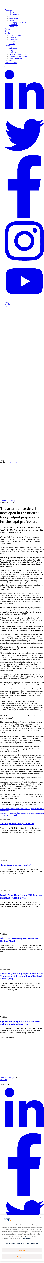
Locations (8, 61)
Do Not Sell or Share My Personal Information (22, 1243)
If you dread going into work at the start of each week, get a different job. (20, 1022)
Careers (7, 46)
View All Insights (15, 35)
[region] (22, 1238)
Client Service (14, 14)
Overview (13, 12)
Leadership (13, 25)
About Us (8, 10)
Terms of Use (26, 1236)
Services (8, 31)
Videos (12, 44)
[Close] (40, 1217)
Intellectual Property (15, 463)
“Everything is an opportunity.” (15, 865)
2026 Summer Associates (18, 54)
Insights (7, 33)
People (7, 29)
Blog (6, 306)
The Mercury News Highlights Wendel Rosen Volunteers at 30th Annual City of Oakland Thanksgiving (21, 976)
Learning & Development (18, 56)
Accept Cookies (22, 1257)
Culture (12, 16)
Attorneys (13, 48)
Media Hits (13, 37)
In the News (13, 39)
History (12, 20)
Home (7, 302)
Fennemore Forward (17, 58)
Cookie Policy (26, 1238)
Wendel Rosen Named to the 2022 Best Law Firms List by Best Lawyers (21, 896)
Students (12, 52)
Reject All (22, 1250)
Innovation (13, 27)
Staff (11, 50)
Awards (12, 42)
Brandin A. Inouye (9, 501)
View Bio (3, 1080)
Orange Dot (13, 18)
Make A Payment (11, 63)
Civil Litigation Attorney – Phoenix (17, 823)
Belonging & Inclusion (17, 23)
